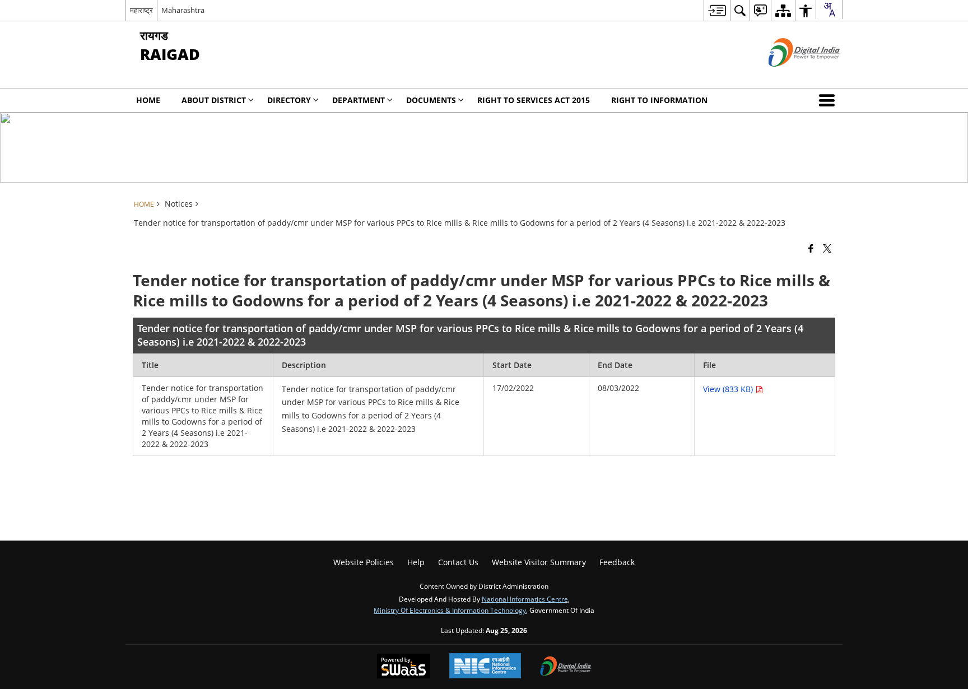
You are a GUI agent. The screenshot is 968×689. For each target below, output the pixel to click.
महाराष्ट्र (141, 10)
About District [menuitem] (214, 100)
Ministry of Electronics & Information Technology (450, 610)
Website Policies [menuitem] (363, 562)
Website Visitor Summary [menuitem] (539, 562)
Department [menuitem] (358, 100)
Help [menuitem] (416, 562)
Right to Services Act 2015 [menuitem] (533, 100)
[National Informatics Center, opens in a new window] (485, 667)
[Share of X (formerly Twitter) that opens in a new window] (827, 247)
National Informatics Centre (525, 598)
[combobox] (829, 9)
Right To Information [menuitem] (659, 100)
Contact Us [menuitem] (458, 562)
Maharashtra (182, 10)
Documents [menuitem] (431, 100)
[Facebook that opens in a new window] (811, 247)
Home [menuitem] (148, 100)
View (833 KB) (729, 389)
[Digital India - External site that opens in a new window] (790, 76)
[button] (829, 100)
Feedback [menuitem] (617, 562)
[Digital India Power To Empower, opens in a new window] (566, 667)
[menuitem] (717, 10)
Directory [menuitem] (289, 100)
